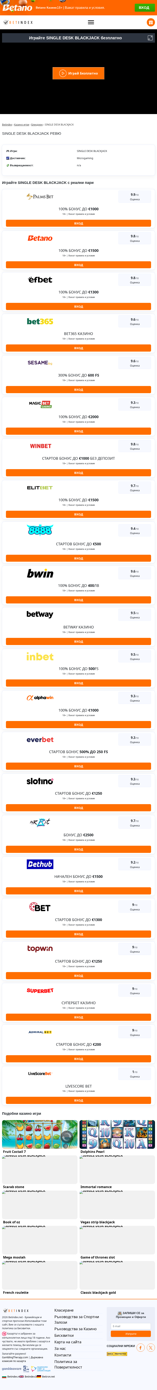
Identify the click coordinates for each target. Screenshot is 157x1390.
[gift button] (151, 22)
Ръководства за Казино (75, 1328)
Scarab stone (13, 1187)
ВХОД (78, 223)
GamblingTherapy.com (15, 1357)
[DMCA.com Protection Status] (117, 1353)
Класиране (64, 1310)
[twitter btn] (151, 1348)
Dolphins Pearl (92, 1151)
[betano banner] (78, 7)
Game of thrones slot (98, 1257)
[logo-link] (17, 22)
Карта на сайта (67, 1341)
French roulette (15, 1292)
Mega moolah (14, 1257)
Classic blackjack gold (98, 1292)
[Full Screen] (150, 38)
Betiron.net (46, 1376)
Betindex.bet (30, 1376)
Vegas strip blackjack (98, 1222)
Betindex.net (12, 1376)
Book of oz (11, 1222)
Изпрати (131, 1334)
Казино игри (21, 124)
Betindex (7, 124)
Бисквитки (64, 1335)
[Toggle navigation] (91, 22)
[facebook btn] (141, 1348)
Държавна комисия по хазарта (22, 1359)
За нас (60, 1348)
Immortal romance (96, 1187)
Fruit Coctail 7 (14, 1151)
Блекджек (37, 124)
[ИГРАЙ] (39, 1134)
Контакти (62, 1355)
